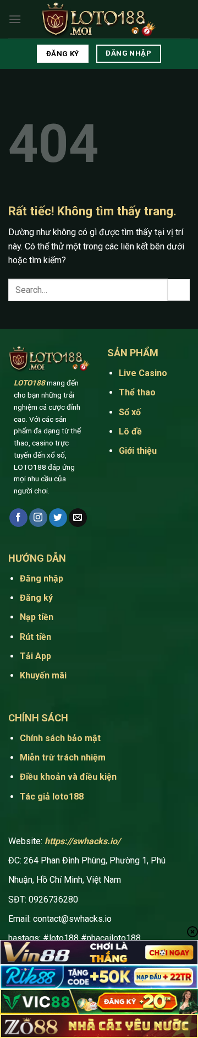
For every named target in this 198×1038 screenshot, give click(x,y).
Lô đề (130, 431)
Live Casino (144, 373)
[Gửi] (179, 290)
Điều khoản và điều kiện (68, 776)
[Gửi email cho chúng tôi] (78, 517)
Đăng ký (36, 598)
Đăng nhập (41, 578)
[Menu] (14, 19)
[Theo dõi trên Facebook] (18, 517)
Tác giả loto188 (52, 796)
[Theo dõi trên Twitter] (58, 517)
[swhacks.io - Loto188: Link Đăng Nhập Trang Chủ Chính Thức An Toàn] (99, 19)
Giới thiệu (138, 450)
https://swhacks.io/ (82, 841)
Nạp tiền (36, 617)
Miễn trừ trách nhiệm (63, 757)
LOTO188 (29, 382)
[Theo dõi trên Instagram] (38, 517)
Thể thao (138, 392)
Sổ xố (130, 412)
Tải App (36, 656)
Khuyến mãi (43, 675)
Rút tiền (35, 637)
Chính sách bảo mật (60, 738)
